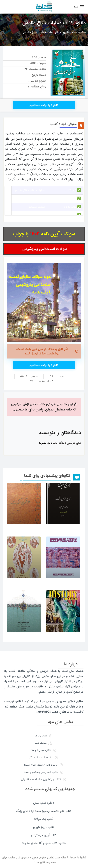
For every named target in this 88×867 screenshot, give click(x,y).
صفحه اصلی (78, 32)
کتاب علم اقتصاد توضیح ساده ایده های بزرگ (43, 810)
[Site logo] (44, 6)
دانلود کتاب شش (43, 802)
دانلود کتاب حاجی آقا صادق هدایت (43, 843)
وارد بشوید (45, 443)
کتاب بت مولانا (43, 818)
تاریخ (66, 32)
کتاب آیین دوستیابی (43, 835)
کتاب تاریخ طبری (43, 827)
